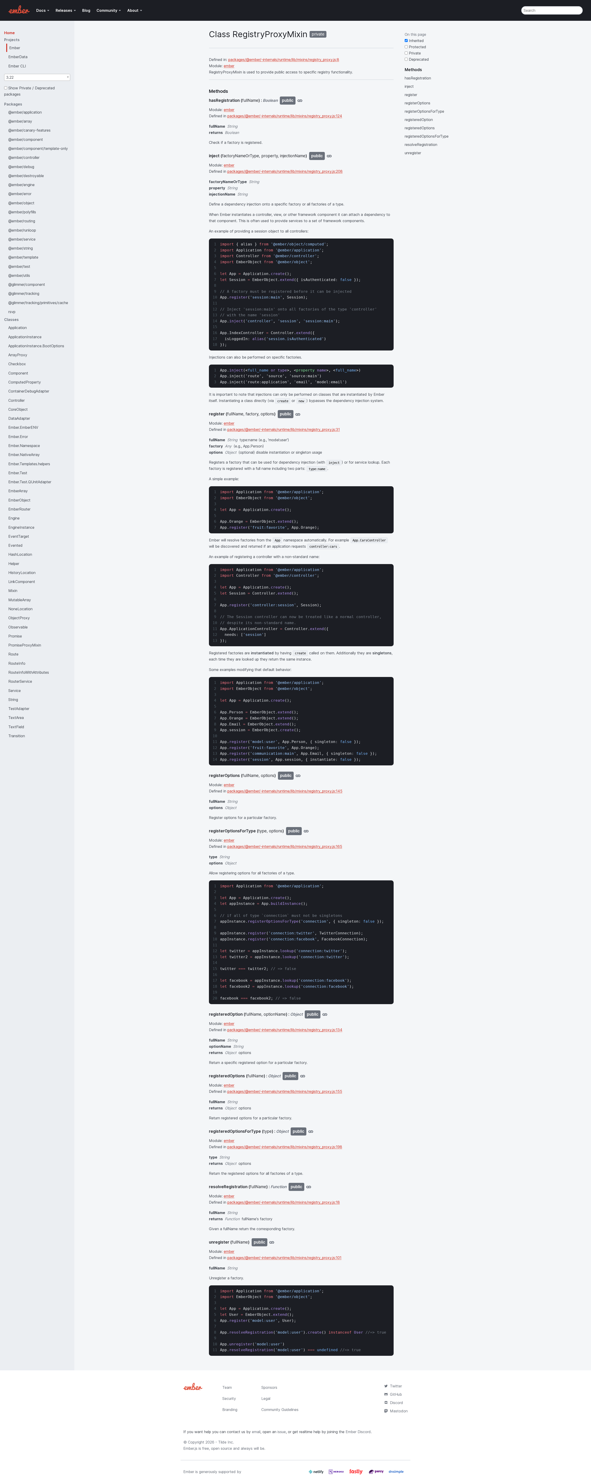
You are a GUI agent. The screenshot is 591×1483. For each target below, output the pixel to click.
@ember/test (19, 266)
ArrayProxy (17, 355)
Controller (16, 400)
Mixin (12, 590)
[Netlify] (317, 1473)
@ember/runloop (22, 230)
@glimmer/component (26, 284)
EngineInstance (21, 527)
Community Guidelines (280, 1409)
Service (14, 690)
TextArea (16, 717)
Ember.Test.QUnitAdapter (29, 482)
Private (414, 53)
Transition (16, 736)
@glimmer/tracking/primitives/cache (38, 302)
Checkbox (17, 364)
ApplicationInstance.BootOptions (36, 346)
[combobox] (37, 77)
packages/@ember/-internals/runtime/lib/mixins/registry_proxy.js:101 (284, 1257)
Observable (18, 627)
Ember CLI (17, 66)
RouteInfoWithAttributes (28, 672)
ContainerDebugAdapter (28, 391)
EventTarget (18, 536)
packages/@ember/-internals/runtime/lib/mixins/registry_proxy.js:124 (284, 116)
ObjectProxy (19, 618)
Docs (41, 10)
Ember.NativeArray (24, 454)
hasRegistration (418, 78)
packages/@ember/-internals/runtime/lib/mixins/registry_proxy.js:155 (284, 1091)
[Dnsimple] (396, 1473)
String (13, 699)
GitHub (396, 1394)
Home (9, 32)
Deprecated (418, 59)
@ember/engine (21, 184)
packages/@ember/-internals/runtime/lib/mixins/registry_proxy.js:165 (284, 846)
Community (106, 10)
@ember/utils (19, 275)
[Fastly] (357, 1473)
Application (17, 327)
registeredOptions (420, 128)
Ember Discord (358, 1431)
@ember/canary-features (29, 130)
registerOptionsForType (424, 111)
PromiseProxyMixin (24, 645)
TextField (16, 727)
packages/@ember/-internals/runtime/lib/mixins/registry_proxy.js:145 (284, 791)
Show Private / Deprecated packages (29, 91)
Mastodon (399, 1411)
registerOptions (417, 103)
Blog (86, 10)
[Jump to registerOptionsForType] (306, 831)
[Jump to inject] (329, 156)
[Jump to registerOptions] (298, 776)
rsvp (11, 311)
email (256, 1431)
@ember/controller (23, 157)
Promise (15, 636)
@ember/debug (21, 166)
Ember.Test (17, 473)
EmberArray (18, 491)
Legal (265, 1398)
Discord (396, 1402)
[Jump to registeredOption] (325, 1014)
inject (409, 86)
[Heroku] (337, 1473)
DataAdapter (19, 418)
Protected (417, 47)
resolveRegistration (421, 144)
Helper (13, 563)
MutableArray (19, 600)
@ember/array (20, 121)
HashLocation (20, 554)
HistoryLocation (22, 572)
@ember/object (21, 203)
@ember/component (25, 139)
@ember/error (19, 193)
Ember (14, 47)
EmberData (17, 56)
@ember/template (23, 257)
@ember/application (25, 112)
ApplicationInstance (25, 337)
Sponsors (269, 1387)
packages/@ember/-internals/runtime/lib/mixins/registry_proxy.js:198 (284, 1147)
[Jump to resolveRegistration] (308, 1187)
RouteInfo (16, 663)
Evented (15, 545)
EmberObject (19, 500)
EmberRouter (19, 509)
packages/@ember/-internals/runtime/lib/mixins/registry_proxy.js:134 (284, 1029)
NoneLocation (20, 609)
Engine (14, 518)
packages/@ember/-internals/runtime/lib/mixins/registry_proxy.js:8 (283, 59)
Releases (64, 10)
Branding (229, 1409)
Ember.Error (18, 436)
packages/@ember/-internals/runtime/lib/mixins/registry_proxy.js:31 (283, 429)
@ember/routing (21, 221)
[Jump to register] (298, 414)
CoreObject (18, 409)
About (133, 10)
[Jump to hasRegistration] (300, 100)
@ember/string (20, 248)
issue (281, 1431)
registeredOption (419, 119)
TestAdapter (18, 708)
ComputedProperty (24, 382)
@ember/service (22, 239)
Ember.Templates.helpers (29, 464)
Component (18, 373)
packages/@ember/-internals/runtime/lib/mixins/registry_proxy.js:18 (283, 1202)
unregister (413, 153)
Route (13, 654)
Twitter (396, 1386)
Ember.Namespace (24, 445)
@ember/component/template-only (38, 148)
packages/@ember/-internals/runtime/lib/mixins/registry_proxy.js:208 (285, 171)
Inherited (416, 40)
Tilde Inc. (226, 1442)
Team (227, 1387)
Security (229, 1398)
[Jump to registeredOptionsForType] (310, 1131)
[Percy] (377, 1473)
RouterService (20, 681)
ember (229, 65)
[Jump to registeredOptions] (302, 1076)
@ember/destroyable (26, 175)
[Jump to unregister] (271, 1242)
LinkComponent (21, 581)
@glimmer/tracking (23, 293)
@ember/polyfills (22, 212)
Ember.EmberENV (23, 427)
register (411, 94)
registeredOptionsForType (427, 136)
